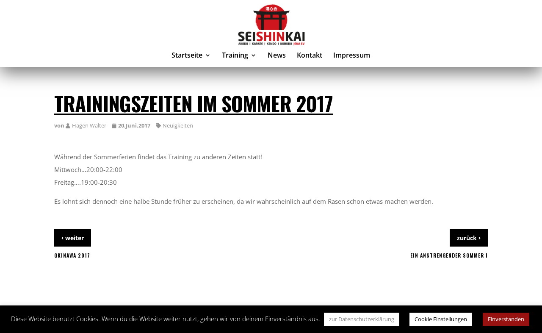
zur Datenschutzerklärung (361, 319)
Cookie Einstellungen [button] (441, 319)
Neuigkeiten (178, 125)
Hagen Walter (89, 125)
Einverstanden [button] (506, 319)
